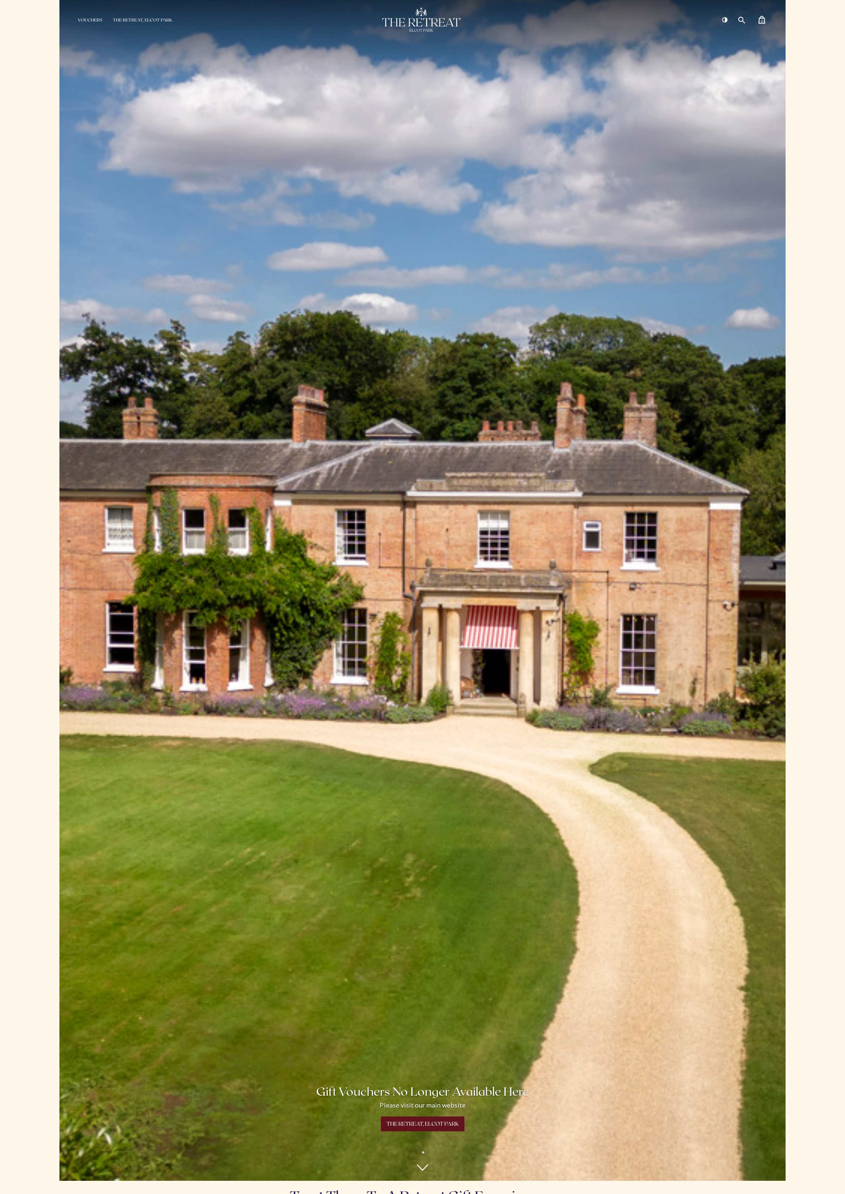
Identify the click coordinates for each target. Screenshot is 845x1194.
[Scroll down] (422, 1167)
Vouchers (90, 19)
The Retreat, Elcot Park (142, 19)
